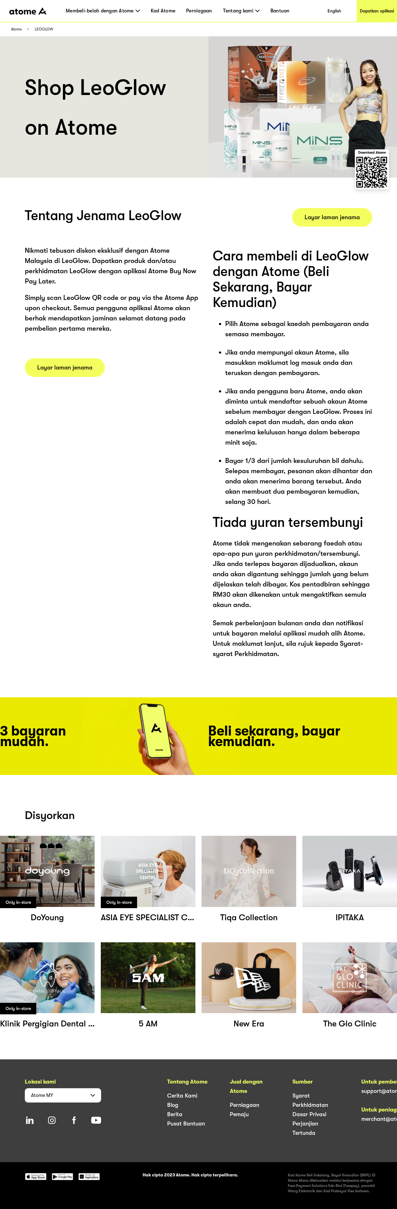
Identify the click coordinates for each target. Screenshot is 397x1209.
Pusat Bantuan (186, 1124)
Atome (16, 29)
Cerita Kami (182, 1096)
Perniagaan (199, 11)
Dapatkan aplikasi (377, 10)
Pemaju (239, 1114)
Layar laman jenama (64, 367)
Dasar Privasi (309, 1114)
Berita (174, 1114)
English (334, 10)
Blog (172, 1105)
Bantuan (280, 11)
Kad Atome (163, 11)
